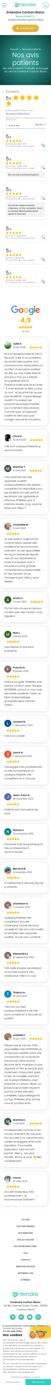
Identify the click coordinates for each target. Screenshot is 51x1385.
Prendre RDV (27, 28)
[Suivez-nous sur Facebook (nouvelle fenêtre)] (13, 1317)
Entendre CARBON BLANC (19, 114)
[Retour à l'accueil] (25, 5)
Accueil (25, 1219)
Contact (25, 1260)
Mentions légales (25, 1266)
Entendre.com (25, 1273)
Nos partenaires (25, 1226)
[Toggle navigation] (4, 5)
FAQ (26, 1253)
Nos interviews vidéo (25, 1246)
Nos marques (25, 1233)
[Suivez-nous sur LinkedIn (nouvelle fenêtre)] (21, 1317)
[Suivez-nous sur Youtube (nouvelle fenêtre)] (30, 1317)
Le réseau (25, 1280)
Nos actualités (25, 1240)
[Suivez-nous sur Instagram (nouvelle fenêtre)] (38, 1317)
